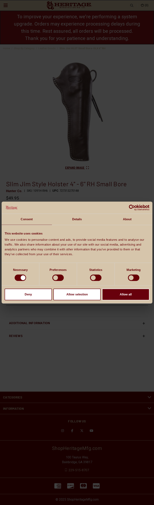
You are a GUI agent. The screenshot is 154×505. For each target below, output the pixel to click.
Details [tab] (77, 219)
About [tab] (127, 219)
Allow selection (77, 294)
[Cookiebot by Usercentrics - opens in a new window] (131, 208)
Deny (28, 294)
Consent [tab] (27, 219)
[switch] (58, 278)
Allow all (126, 294)
